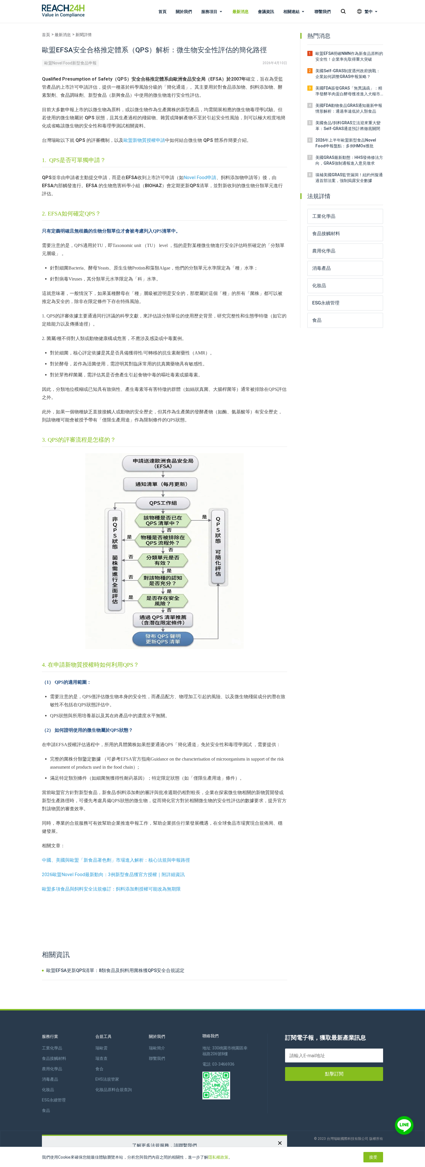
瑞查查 (101, 1058)
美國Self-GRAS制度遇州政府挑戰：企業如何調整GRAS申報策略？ (347, 73)
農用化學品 (52, 1068)
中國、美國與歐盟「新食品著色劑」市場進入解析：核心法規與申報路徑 (116, 860)
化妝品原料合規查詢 (113, 1089)
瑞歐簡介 (157, 1048)
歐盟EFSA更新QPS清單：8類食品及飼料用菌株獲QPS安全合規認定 (114, 970)
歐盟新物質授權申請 (144, 140)
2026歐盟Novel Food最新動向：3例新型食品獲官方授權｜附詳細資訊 (113, 874)
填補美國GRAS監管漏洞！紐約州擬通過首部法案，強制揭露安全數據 (349, 177)
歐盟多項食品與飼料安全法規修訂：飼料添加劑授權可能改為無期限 (111, 889)
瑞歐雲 (101, 1048)
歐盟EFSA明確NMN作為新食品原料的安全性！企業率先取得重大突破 (349, 56)
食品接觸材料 (54, 1058)
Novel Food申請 (200, 177)
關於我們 (184, 11)
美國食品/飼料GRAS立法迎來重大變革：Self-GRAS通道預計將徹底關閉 (347, 125)
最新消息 (240, 11)
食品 (46, 1110)
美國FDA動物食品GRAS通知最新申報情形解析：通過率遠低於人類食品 (348, 108)
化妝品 (48, 1089)
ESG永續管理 (54, 1100)
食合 (99, 1068)
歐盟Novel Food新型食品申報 (70, 63)
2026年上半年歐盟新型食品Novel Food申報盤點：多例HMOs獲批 (345, 143)
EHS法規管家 (107, 1079)
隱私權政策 (218, 1157)
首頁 (162, 11)
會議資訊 (266, 11)
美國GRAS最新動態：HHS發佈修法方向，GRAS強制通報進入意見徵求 (349, 160)
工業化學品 (52, 1048)
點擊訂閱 (334, 1074)
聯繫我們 (323, 11)
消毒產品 (50, 1079)
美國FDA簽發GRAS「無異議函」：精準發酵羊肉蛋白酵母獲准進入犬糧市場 (348, 91)
